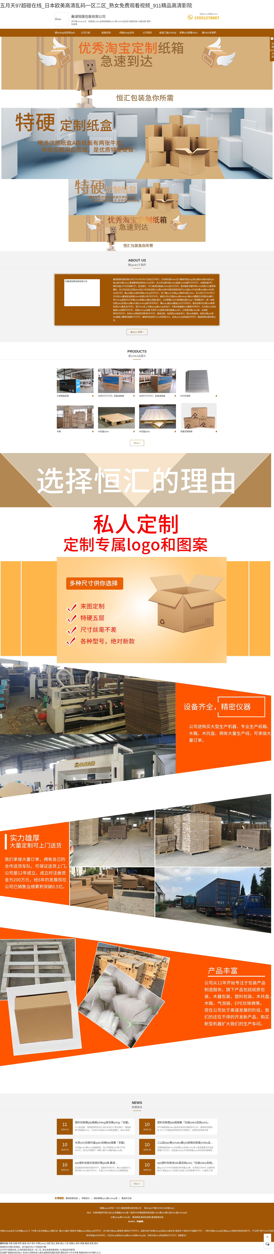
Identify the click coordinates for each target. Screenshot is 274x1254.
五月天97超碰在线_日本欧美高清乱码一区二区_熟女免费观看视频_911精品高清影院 (96, 6)
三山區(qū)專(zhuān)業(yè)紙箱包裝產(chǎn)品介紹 (186, 1142)
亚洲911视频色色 (30, 1252)
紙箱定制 (106, 32)
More (136, 443)
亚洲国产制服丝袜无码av (11, 1252)
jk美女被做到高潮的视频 (49, 1252)
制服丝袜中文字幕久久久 (90, 1252)
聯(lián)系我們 (209, 32)
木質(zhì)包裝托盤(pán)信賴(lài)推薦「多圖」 (100, 1142)
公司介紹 (85, 32)
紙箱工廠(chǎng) (167, 32)
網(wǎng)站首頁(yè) (65, 32)
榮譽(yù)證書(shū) (188, 32)
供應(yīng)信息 (126, 32)
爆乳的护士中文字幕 (69, 1252)
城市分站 (4, 1243)
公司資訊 (147, 32)
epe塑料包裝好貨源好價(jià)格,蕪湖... (96, 1163)
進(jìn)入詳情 (136, 332)
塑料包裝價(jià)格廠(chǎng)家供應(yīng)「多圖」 (102, 1122)
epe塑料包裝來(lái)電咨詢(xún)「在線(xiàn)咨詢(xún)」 (188, 1163)
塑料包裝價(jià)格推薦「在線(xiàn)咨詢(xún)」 (183, 1122)
